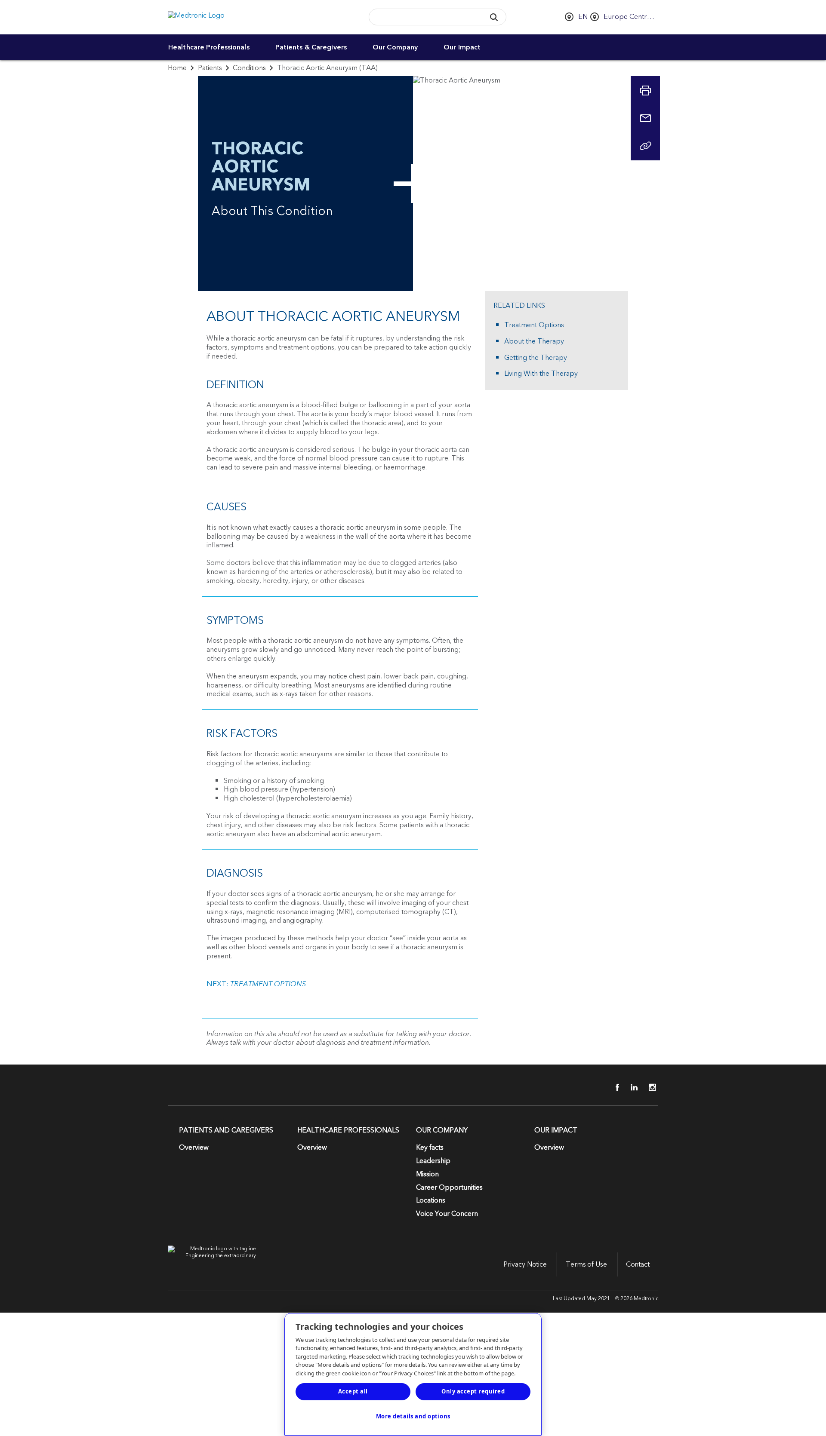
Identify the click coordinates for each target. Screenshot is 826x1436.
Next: (256, 984)
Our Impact (462, 47)
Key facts (430, 1147)
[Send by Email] (645, 118)
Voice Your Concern (447, 1214)
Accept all (353, 1391)
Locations (430, 1200)
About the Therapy (534, 341)
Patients (210, 68)
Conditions (249, 68)
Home (177, 68)
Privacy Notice (525, 1264)
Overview (194, 1147)
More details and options (413, 1416)
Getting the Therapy (535, 357)
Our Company (395, 47)
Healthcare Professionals (209, 47)
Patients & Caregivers (311, 47)
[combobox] (424, 17)
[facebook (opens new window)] (612, 1087)
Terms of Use (586, 1264)
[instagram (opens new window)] (649, 1087)
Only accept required (473, 1391)
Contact (638, 1264)
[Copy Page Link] (645, 146)
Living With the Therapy (541, 373)
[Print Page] (645, 91)
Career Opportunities (449, 1187)
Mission (427, 1174)
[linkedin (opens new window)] (631, 1087)
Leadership (433, 1161)
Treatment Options (534, 325)
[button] (493, 17)
